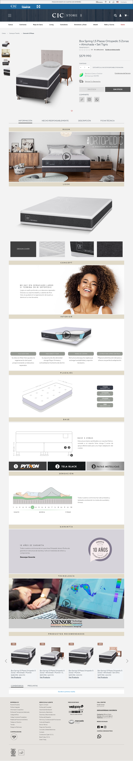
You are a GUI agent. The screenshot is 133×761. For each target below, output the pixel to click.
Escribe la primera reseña (112, 49)
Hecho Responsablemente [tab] (55, 121)
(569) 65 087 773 (107, 717)
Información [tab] (25, 121)
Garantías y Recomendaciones (47, 714)
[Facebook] (98, 726)
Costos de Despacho (44, 722)
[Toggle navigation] (10, 15)
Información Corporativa (16, 709)
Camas (4, 33)
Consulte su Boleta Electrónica (47, 729)
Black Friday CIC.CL (44, 737)
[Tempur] (26, 6)
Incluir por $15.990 (93, 76)
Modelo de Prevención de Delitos (19, 719)
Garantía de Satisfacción (45, 709)
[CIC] (13, 6)
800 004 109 (100, 706)
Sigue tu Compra (43, 704)
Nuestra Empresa (15, 704)
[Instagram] (105, 726)
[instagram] (90, 99)
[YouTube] (102, 726)
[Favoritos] (72, 111)
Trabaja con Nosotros (15, 722)
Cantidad (82, 63)
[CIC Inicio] (64, 15)
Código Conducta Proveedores (18, 717)
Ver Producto (16, 677)
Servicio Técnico (43, 724)
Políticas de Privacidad (45, 707)
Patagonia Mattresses (16, 727)
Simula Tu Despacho (93, 81)
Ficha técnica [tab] (107, 121)
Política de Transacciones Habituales (19, 712)
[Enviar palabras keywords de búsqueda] (115, 15)
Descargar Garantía (27, 557)
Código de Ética (14, 714)
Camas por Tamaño (14, 33)
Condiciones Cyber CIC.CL (46, 734)
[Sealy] (38, 6)
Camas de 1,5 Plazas (28, 33)
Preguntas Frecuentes (45, 727)
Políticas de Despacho (45, 717)
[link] (123, 25)
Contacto (41, 732)
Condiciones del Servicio (123, 73)
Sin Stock (92, 89)
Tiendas (12, 724)
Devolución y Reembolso (45, 712)
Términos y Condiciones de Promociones (50, 719)
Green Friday (42, 739)
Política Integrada (15, 707)
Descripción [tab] (84, 121)
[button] (120, 15)
